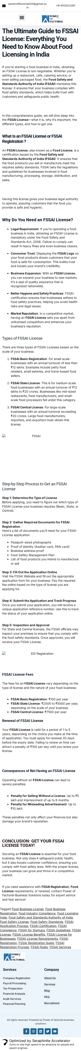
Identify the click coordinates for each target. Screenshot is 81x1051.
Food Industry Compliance (37, 913)
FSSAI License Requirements (37, 938)
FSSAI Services (60, 947)
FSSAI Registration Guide (36, 943)
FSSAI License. (31, 642)
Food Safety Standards (46, 922)
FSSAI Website (24, 576)
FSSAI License (16, 71)
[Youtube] (55, 1031)
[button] (21, 17)
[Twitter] (48, 1031)
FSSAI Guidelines (58, 930)
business (15, 871)
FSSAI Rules (39, 947)
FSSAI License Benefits (29, 934)
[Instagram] (33, 1031)
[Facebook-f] (26, 1031)
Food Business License (28, 909)
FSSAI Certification (43, 926)
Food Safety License (14, 922)
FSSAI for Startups (31, 930)
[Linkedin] (41, 1031)
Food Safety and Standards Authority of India (41, 917)
